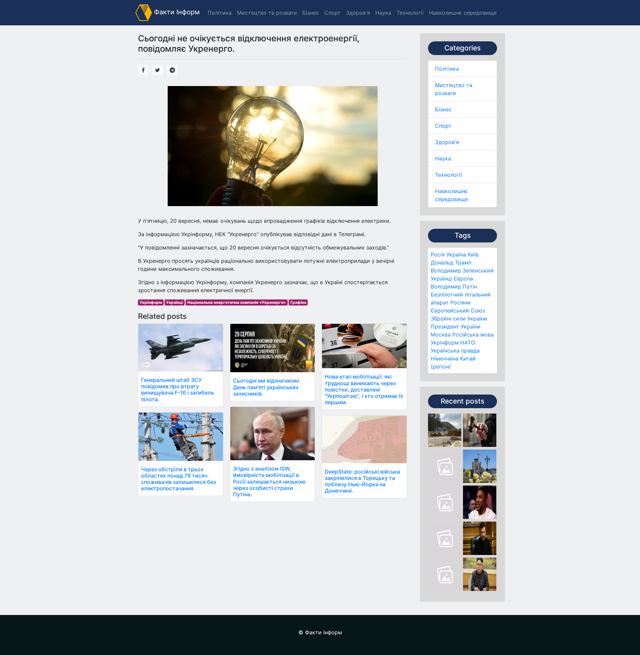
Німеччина (444, 358)
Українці (441, 278)
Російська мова (473, 334)
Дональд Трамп (451, 262)
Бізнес (443, 109)
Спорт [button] (332, 12)
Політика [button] (220, 12)
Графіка (298, 302)
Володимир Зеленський (462, 270)
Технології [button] (410, 12)
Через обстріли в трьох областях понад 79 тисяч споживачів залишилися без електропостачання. (178, 479)
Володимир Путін (454, 286)
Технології (448, 174)
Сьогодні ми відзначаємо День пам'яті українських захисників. (266, 387)
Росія (438, 254)
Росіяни (460, 302)
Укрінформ (445, 342)
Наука (443, 158)
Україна (456, 254)
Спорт (443, 125)
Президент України (456, 326)
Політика (447, 68)
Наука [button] (383, 12)
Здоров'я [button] (358, 12)
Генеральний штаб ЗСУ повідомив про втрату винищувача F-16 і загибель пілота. (177, 390)
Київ (473, 254)
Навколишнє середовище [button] (463, 12)
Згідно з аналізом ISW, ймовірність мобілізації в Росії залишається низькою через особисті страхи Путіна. (269, 481)
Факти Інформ (176, 12)
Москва (441, 334)
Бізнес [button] (310, 12)
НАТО (467, 342)
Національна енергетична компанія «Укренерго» (236, 302)
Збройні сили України (459, 318)
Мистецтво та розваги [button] (267, 12)
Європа (463, 278)
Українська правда (455, 350)
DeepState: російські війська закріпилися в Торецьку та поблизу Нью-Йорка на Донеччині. (362, 481)
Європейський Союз (458, 310)
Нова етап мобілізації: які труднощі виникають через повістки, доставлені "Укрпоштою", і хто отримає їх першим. (364, 389)
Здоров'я (447, 142)
